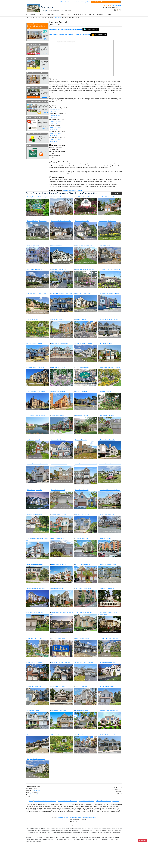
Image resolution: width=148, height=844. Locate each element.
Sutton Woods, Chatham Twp (107, 221)
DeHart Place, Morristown (58, 564)
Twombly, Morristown (57, 588)
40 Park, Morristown (105, 538)
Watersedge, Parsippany (58, 686)
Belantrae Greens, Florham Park (84, 269)
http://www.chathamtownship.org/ (72, 190)
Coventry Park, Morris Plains (59, 464)
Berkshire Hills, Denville (34, 245)
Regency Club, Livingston (58, 367)
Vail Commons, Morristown (83, 588)
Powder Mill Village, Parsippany (84, 662)
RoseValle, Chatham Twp (82, 221)
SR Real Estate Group (66, 2)
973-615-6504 (117, 5)
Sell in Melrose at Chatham (103, 801)
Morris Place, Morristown (82, 564)
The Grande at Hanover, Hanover (108, 319)
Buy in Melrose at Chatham (86, 801)
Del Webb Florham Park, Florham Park (110, 269)
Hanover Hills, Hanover (57, 319)
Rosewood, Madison (105, 391)
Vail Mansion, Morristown (106, 588)
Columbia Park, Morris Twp (34, 490)
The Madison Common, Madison (36, 416)
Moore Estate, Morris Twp (58, 514)
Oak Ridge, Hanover (81, 319)
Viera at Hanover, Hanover (34, 343)
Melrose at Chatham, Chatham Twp (61, 221)
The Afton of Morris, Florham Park (109, 293)
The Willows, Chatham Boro (83, 197)
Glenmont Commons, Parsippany (108, 638)
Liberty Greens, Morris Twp (34, 514)
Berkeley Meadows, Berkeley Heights (37, 197)
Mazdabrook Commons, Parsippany (61, 662)
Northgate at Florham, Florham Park (61, 293)
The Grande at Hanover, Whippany (109, 735)
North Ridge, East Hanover (58, 269)
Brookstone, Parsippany (58, 638)
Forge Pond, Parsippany (82, 638)
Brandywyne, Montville (81, 416)
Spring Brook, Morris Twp (106, 514)
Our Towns (58, 17)
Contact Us (116, 801)
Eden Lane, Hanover (32, 319)
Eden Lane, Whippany (57, 735)
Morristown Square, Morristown (36, 588)
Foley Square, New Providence (35, 638)
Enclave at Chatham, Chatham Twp (37, 221)
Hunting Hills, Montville (33, 440)
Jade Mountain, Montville (58, 440)
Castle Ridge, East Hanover (34, 269)
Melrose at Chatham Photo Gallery (67, 801)
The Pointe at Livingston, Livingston (109, 367)
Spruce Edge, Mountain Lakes (83, 612)
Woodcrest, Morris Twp (57, 538)
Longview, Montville (81, 440)
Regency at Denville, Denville (83, 245)
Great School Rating (55, 110)
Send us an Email (33, 794)
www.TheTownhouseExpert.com (81, 2)
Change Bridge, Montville (106, 416)
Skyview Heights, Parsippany (107, 662)
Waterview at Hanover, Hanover (60, 343)
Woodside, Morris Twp (81, 538)
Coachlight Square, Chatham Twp (109, 197)
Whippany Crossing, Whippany (36, 759)
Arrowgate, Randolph (81, 686)
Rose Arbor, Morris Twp (82, 514)
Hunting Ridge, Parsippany (34, 662)
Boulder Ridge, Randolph (106, 686)
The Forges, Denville (105, 245)
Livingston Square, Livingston (35, 367)
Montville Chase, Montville (107, 440)
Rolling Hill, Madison (81, 391)
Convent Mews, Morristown (35, 564)
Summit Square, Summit (34, 735)
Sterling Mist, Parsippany (34, 686)
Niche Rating (53, 112)
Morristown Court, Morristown (108, 564)
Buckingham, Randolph (33, 710)
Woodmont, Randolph (81, 710)
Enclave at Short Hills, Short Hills (108, 710)
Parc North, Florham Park (82, 293)
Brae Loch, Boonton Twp (58, 197)
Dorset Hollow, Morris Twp (58, 490)
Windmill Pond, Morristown (35, 612)
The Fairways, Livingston (82, 367)
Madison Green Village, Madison (36, 391)
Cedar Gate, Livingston (105, 343)
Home (31, 801)
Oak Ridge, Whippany (81, 735)
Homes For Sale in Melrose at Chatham (45, 801)
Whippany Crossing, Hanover (83, 343)
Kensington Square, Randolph (59, 710)
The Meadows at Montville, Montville (37, 464)
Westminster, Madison (57, 416)
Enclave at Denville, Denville (59, 245)
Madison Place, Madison (58, 391)
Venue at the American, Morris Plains (110, 464)
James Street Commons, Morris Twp (109, 490)
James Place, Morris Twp (82, 490)
